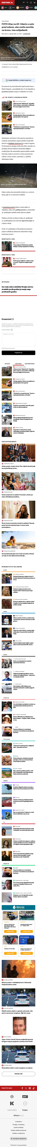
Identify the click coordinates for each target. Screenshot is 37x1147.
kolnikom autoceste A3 (15, 143)
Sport (13, 7)
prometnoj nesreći (9, 207)
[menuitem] (31, 2)
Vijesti (6, 7)
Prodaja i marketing (18, 1124)
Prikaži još (18, 1074)
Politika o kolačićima (18, 1133)
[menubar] (31, 2)
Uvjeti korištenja (18, 1127)
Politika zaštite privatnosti (18, 1130)
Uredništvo (18, 1121)
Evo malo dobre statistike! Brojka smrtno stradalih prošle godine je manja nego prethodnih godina (17, 289)
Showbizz (22, 7)
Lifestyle (31, 7)
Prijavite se (18, 353)
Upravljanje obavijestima (19, 1138)
